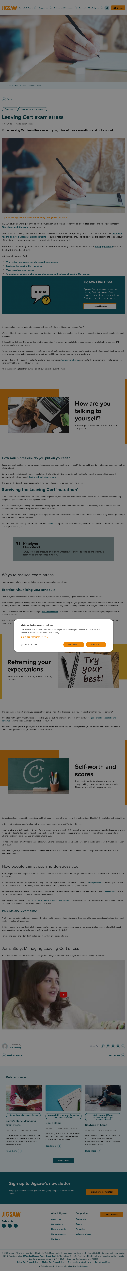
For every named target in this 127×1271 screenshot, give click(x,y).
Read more (64, 632)
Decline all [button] (74, 644)
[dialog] (63, 635)
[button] (63, 637)
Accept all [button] (96, 644)
